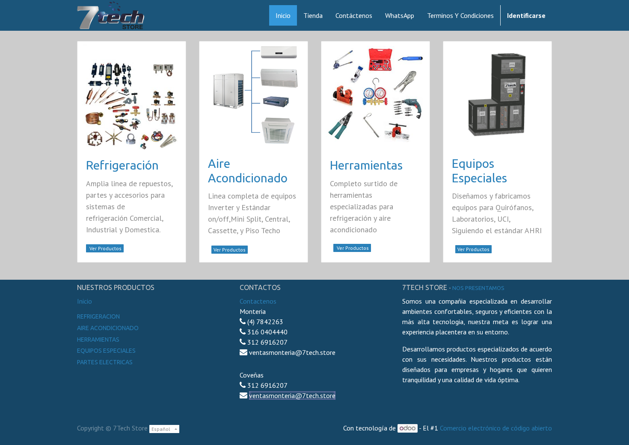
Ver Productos (105, 248)
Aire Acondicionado (108, 328)
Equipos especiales (106, 350)
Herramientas (366, 165)
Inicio (84, 301)
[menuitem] (283, 15)
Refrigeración (122, 165)
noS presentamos (478, 288)
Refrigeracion (98, 316)
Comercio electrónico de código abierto (496, 428)
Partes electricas (105, 362)
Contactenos (258, 301)
